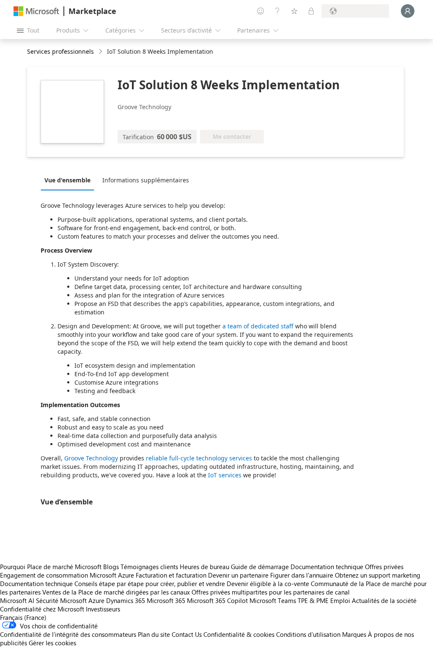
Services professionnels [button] (60, 51)
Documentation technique (326, 566)
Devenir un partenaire (238, 575)
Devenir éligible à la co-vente (268, 583)
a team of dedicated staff (257, 326)
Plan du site (154, 634)
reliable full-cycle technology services (199, 458)
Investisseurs (103, 609)
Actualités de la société (384, 600)
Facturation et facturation (171, 575)
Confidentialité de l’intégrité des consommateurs (68, 634)
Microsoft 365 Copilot (217, 600)
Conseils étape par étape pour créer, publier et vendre (149, 583)
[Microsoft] (36, 11)
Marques (354, 634)
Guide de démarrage (260, 566)
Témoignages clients (149, 566)
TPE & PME (313, 600)
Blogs (111, 566)
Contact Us (187, 634)
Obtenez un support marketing (377, 575)
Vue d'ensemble (67, 180)
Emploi (340, 600)
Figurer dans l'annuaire (301, 575)
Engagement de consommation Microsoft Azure (68, 575)
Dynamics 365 (125, 600)
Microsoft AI (17, 600)
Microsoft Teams (272, 600)
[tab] (70, 180)
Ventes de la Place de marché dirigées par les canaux (116, 592)
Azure (96, 600)
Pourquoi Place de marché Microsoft (50, 566)
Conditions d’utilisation (308, 634)
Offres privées (384, 566)
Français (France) (23, 617)
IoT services (224, 475)
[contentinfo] (101, 52)
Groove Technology (91, 458)
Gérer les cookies (52, 643)
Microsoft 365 (166, 600)
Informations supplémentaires (145, 180)
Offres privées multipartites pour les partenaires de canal (271, 592)
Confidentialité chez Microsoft (42, 609)
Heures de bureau (204, 566)
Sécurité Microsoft (61, 600)
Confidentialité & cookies (238, 634)
